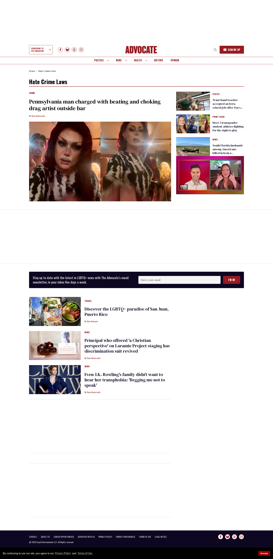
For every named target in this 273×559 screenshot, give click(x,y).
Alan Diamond (92, 321)
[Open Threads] (74, 49)
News (119, 60)
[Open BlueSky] (67, 49)
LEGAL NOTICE (161, 536)
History (158, 60)
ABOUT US (45, 536)
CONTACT (33, 536)
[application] (210, 175)
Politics (99, 60)
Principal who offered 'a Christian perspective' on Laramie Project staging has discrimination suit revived (127, 345)
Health (138, 60)
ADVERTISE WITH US (86, 536)
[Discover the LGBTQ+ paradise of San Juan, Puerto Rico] (55, 311)
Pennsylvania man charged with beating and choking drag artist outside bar (95, 105)
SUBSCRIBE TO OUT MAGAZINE (37, 49)
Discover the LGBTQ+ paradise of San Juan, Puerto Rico (127, 311)
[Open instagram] (81, 49)
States (216, 94)
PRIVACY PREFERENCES (125, 536)
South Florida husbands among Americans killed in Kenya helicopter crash (227, 151)
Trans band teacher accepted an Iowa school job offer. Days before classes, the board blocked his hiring (226, 109)
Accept (264, 553)
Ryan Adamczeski (38, 116)
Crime (32, 93)
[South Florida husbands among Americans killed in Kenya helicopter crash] (193, 146)
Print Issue (218, 116)
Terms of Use (85, 553)
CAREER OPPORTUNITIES (64, 536)
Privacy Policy (63, 553)
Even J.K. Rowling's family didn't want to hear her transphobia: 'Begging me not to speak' (125, 379)
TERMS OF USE (145, 536)
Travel (88, 301)
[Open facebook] (60, 49)
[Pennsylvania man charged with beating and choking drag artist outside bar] (100, 161)
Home (32, 71)
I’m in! (231, 280)
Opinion (175, 60)
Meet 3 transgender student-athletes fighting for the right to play (228, 126)
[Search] (215, 50)
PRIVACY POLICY (105, 536)
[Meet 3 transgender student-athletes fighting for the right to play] (193, 123)
